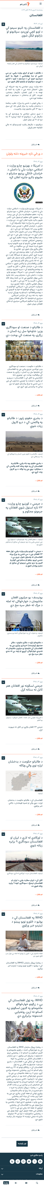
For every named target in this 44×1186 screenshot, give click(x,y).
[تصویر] (26, 1183)
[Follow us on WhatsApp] (17, 1161)
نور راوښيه (22, 1143)
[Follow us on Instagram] (23, 1161)
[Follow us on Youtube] (29, 1161)
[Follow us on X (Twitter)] (34, 1161)
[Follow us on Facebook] (40, 1161)
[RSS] (12, 1161)
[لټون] (37, 1183)
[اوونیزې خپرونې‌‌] (16, 1183)
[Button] (35, 144)
